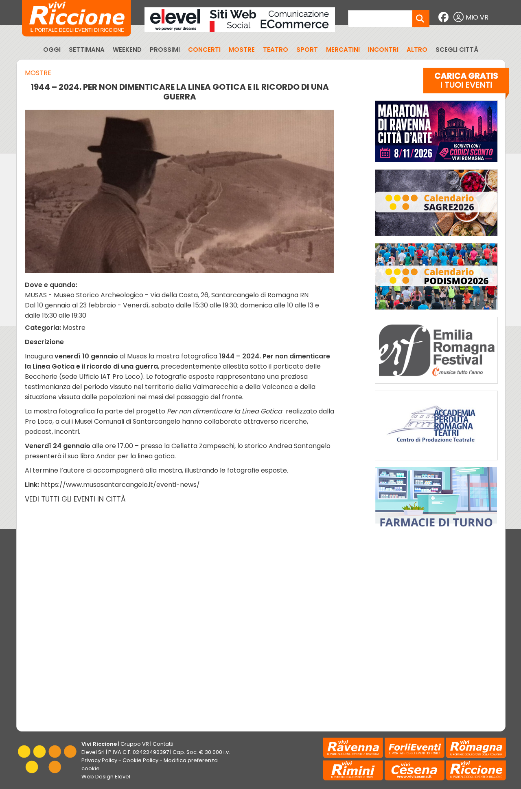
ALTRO (417, 49)
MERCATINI (343, 49)
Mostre (38, 72)
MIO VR (477, 17)
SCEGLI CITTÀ (457, 49)
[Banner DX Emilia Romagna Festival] (436, 385)
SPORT (307, 49)
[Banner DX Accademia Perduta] (436, 462)
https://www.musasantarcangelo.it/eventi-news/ (120, 484)
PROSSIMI (165, 49)
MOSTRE (242, 49)
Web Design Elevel (105, 776)
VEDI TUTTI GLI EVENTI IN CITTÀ (75, 499)
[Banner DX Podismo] (436, 311)
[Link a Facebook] (444, 17)
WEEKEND (127, 49)
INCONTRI (383, 49)
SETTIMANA (87, 49)
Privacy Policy (99, 760)
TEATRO (275, 49)
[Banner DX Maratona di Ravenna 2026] (436, 164)
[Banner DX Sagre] (436, 238)
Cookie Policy (140, 760)
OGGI (52, 49)
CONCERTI (204, 49)
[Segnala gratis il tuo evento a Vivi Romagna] (466, 85)
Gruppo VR (134, 744)
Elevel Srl (93, 752)
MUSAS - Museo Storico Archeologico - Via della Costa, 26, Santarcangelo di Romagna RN (167, 295)
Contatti (163, 744)
